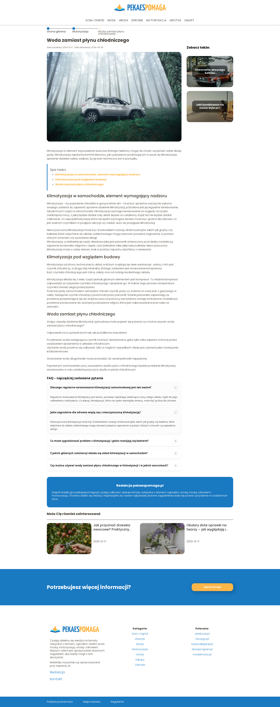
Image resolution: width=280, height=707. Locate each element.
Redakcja (57, 672)
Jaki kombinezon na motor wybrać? (210, 106)
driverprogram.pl (202, 649)
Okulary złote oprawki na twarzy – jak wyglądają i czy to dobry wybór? (207, 527)
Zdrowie (137, 20)
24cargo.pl (202, 639)
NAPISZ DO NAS (212, 587)
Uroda (123, 20)
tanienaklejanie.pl (202, 644)
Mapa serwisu (91, 702)
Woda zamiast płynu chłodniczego (79, 184)
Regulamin (117, 702)
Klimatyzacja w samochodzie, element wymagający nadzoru (97, 174)
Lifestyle (175, 20)
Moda (112, 20)
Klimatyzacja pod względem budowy (81, 179)
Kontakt (56, 679)
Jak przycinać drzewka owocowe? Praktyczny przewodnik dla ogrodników (111, 527)
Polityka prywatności (60, 702)
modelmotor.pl (202, 654)
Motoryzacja (156, 20)
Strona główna (56, 31)
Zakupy (189, 20)
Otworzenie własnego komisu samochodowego (210, 71)
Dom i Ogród (95, 20)
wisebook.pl (202, 634)
